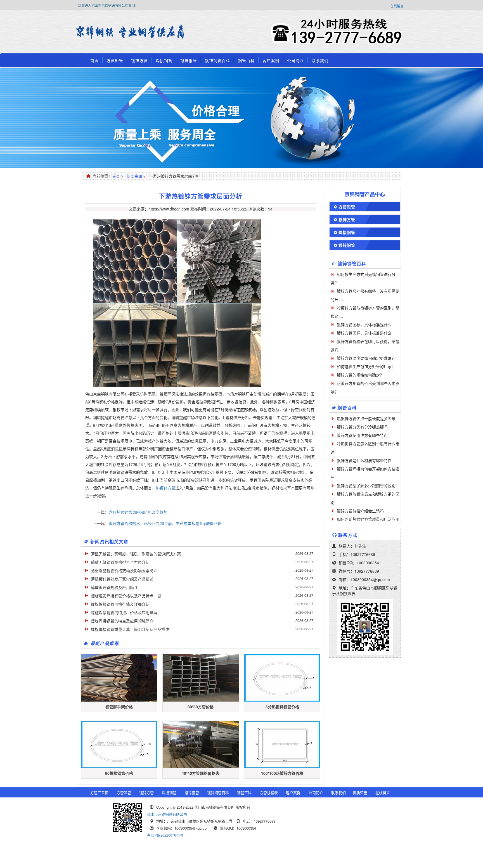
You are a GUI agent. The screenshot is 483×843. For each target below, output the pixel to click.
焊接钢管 (164, 60)
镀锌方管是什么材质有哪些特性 (364, 460)
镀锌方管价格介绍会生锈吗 (360, 510)
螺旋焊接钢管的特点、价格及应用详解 (124, 612)
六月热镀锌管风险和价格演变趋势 (138, 512)
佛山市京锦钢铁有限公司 (167, 814)
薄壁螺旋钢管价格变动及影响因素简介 (124, 570)
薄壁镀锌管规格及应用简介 (114, 587)
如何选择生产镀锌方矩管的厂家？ (366, 366)
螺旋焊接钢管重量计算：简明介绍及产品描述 (130, 629)
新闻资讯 (134, 176)
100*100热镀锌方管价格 (282, 773)
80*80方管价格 (201, 706)
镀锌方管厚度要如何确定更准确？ (366, 358)
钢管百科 (246, 60)
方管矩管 (114, 60)
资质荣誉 (360, 792)
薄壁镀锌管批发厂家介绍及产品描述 (122, 579)
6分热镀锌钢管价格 (282, 706)
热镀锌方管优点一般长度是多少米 (366, 418)
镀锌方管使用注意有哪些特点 (362, 435)
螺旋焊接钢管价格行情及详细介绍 (120, 604)
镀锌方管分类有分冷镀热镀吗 (362, 427)
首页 (94, 60)
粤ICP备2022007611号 (165, 835)
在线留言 (397, 5)
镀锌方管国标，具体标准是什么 (364, 324)
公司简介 (295, 60)
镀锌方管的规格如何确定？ (360, 375)
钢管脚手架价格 (119, 706)
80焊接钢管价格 (119, 773)
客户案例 (270, 60)
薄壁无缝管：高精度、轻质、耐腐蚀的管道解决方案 (136, 554)
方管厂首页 (99, 792)
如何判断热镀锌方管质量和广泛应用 (368, 519)
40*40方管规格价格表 (200, 773)
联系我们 (320, 60)
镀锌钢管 (188, 60)
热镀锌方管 (165, 488)
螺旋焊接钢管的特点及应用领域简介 (122, 621)
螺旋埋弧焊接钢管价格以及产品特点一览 (126, 595)
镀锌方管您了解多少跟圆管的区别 (366, 485)
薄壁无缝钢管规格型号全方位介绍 (120, 562)
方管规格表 (269, 792)
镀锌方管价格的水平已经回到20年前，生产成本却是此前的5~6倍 (165, 523)
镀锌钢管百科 (217, 60)
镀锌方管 (139, 60)
